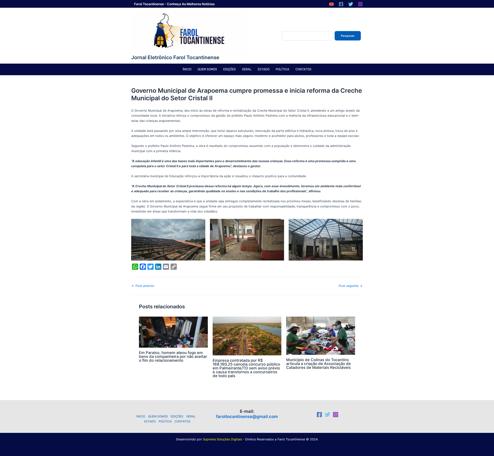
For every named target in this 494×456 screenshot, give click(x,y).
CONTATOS (303, 69)
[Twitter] (350, 4)
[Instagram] (360, 4)
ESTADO (264, 69)
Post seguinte (350, 285)
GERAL (247, 69)
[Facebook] (341, 4)
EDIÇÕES (229, 69)
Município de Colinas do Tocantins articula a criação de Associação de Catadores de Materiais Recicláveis (318, 363)
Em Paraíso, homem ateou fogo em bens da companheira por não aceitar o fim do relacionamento (173, 356)
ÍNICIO (187, 69)
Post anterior (143, 285)
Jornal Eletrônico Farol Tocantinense (175, 57)
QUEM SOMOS (207, 69)
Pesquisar (348, 36)
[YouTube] (331, 4)
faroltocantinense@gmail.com (247, 416)
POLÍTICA (282, 69)
